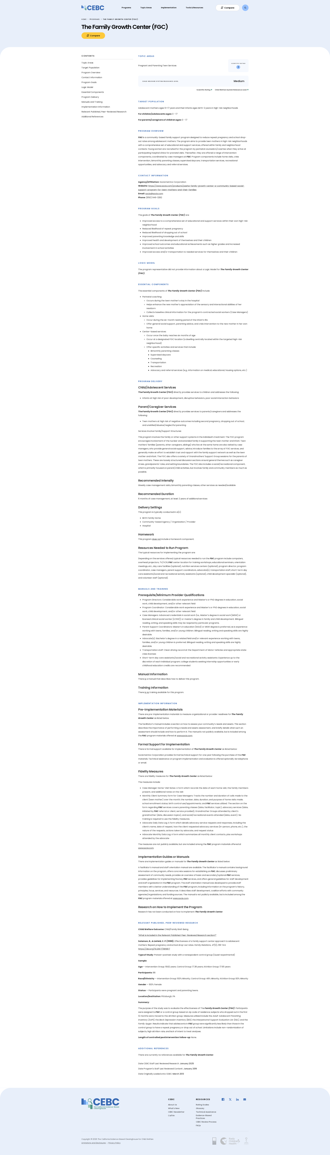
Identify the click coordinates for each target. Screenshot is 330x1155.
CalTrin (171, 1115)
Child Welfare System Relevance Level (231, 90)
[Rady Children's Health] (230, 1141)
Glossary (200, 1108)
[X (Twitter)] (231, 1099)
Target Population (90, 67)
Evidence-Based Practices (204, 1117)
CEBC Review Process (206, 1121)
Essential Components (92, 92)
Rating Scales (202, 1104)
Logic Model (87, 87)
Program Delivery (90, 97)
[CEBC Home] (92, 7)
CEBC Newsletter (176, 1112)
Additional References (92, 116)
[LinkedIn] (238, 1099)
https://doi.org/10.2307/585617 (154, 948)
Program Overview (90, 72)
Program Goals (89, 82)
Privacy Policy (114, 1143)
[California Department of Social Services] (214, 1141)
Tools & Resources (194, 7)
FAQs (198, 1125)
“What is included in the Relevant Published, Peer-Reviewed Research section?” (177, 935)
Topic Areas (146, 7)
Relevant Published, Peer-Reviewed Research (103, 111)
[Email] (246, 1099)
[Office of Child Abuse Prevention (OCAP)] (246, 1141)
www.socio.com (184, 735)
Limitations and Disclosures (93, 1143)
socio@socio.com (154, 193)
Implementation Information (95, 106)
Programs (126, 7)
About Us (172, 1104)
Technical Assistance (206, 1112)
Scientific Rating (203, 90)
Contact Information (91, 77)
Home (83, 19)
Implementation (168, 7)
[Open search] (245, 8)
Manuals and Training (91, 101)
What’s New (173, 1108)
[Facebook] (224, 1099)
